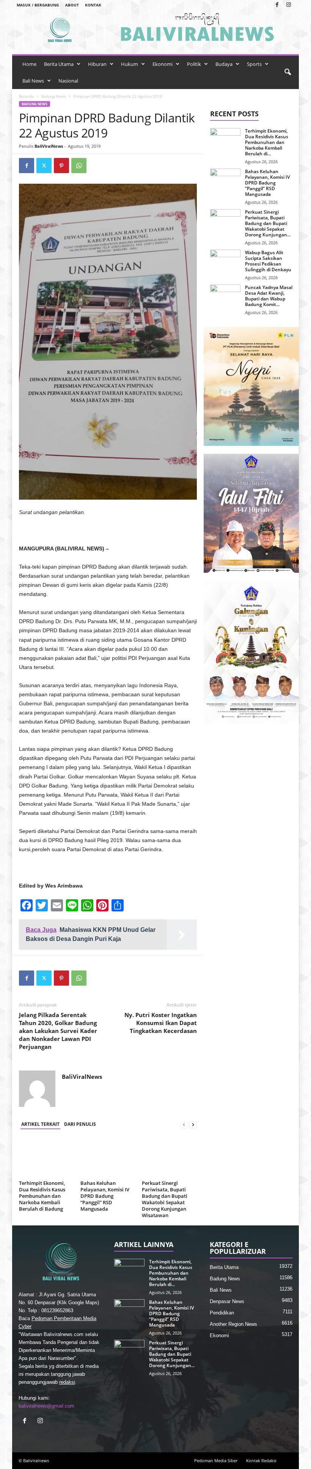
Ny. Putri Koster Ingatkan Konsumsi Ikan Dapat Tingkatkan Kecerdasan (160, 1023)
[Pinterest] (61, 165)
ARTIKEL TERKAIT (40, 1124)
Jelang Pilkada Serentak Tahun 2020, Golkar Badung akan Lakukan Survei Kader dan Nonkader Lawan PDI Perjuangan (58, 1030)
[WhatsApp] (78, 165)
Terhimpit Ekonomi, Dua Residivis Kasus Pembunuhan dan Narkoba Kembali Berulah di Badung (42, 1196)
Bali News (33, 80)
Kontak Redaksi (261, 1460)
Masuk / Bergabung (38, 5)
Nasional (68, 80)
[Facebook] (276, 5)
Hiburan (97, 64)
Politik (194, 64)
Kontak (93, 5)
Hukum (129, 64)
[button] (287, 72)
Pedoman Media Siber (215, 1460)
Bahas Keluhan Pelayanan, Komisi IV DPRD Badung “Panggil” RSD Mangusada (104, 1196)
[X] (44, 165)
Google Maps (82, 1302)
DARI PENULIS (80, 1124)
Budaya (223, 64)
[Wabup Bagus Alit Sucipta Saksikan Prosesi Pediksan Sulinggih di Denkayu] (225, 261)
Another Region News (233, 1324)
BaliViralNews (49, 146)
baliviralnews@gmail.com (46, 1406)
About (72, 5)
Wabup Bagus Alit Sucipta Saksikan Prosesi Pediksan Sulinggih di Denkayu (268, 261)
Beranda (26, 96)
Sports (254, 64)
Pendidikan (222, 1313)
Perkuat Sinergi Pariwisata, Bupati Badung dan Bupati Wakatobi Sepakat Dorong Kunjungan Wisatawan (164, 1199)
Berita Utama (59, 64)
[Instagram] (288, 5)
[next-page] (193, 1124)
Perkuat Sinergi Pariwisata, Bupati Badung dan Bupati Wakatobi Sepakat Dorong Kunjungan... (268, 223)
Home (29, 64)
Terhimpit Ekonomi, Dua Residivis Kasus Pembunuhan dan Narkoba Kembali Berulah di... (266, 142)
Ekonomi (162, 64)
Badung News (53, 96)
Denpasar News (227, 1301)
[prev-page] (184, 1124)
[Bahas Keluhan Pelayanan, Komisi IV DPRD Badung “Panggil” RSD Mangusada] (107, 1156)
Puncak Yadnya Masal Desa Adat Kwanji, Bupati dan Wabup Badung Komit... (268, 296)
